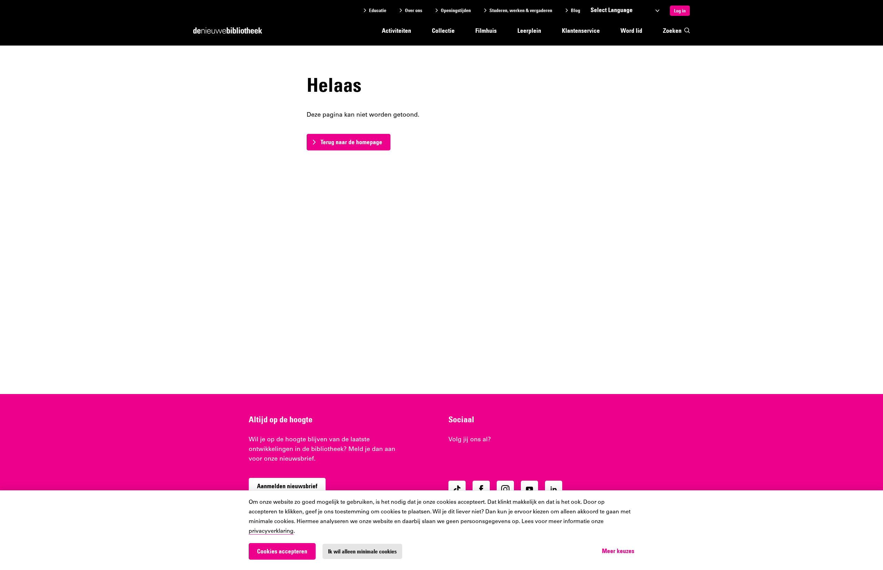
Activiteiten (396, 31)
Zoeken (672, 31)
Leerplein (529, 31)
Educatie (377, 10)
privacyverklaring (271, 531)
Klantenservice (581, 31)
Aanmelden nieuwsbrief (287, 486)
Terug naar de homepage (351, 142)
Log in (680, 11)
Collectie (443, 31)
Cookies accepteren (282, 551)
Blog (575, 10)
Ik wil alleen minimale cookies (362, 551)
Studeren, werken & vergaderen (520, 10)
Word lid (631, 31)
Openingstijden (456, 10)
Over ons (413, 10)
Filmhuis (486, 31)
